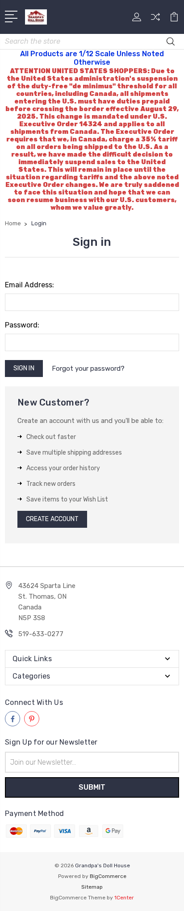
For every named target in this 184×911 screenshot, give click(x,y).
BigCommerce (108, 876)
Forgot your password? (88, 368)
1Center (124, 897)
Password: (22, 325)
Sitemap (92, 887)
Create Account (52, 519)
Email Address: (29, 285)
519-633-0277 (40, 634)
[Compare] (155, 20)
